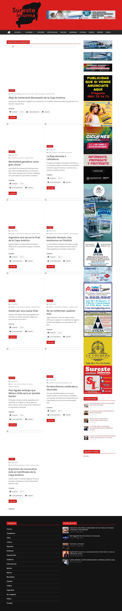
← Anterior (11, 509)
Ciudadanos (11, 533)
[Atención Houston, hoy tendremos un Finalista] (63, 211)
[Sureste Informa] (8, 32)
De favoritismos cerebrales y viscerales (62, 388)
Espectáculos (52, 32)
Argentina (12, 233)
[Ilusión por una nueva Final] (25, 285)
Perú (71, 383)
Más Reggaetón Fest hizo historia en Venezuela (85, 536)
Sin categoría (11, 594)
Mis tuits (86, 456)
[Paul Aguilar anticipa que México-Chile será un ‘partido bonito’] (25, 361)
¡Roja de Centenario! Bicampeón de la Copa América (37, 97)
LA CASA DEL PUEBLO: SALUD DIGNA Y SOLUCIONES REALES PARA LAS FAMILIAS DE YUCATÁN (101, 428)
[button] (21, 32)
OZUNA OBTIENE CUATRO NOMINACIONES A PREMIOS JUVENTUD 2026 (92, 560)
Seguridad (73, 32)
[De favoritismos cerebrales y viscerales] (63, 360)
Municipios (11, 577)
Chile (49, 152)
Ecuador (27, 465)
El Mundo (29, 32)
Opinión (100, 32)
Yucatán (17, 32)
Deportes (40, 32)
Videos (108, 32)
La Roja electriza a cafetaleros (56, 158)
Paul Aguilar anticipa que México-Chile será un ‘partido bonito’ (24, 393)
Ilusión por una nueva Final (23, 310)
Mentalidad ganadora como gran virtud (24, 163)
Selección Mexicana (14, 386)
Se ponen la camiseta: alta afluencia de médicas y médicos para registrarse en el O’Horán (102, 436)
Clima (9, 538)
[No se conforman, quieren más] (63, 285)
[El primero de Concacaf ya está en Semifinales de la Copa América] (25, 443)
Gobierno (10, 559)
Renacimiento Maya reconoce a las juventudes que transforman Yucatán (102, 404)
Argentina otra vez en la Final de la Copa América (24, 239)
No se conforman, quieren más (61, 312)
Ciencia (91, 32)
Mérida (9, 568)
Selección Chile (51, 94)
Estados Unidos (35, 233)
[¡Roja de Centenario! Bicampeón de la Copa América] (44, 66)
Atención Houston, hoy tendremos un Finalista (59, 239)
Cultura (83, 32)
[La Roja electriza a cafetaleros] (63, 133)
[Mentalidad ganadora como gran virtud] (25, 136)
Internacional (11, 564)
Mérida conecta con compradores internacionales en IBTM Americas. (99, 419)
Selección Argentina (40, 94)
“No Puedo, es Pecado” (77, 544)
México (31, 384)
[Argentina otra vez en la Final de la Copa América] (25, 211)
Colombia (54, 152)
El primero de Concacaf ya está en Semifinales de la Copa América (23, 471)
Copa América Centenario (27, 94)
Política (63, 32)
